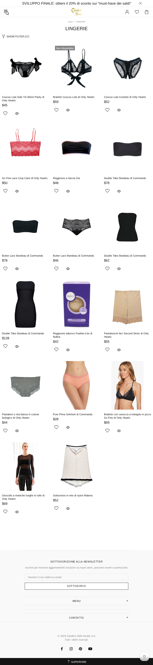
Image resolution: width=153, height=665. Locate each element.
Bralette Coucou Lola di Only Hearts (73, 97)
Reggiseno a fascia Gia (66, 178)
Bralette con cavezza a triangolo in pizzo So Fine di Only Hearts (127, 416)
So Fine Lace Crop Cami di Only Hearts (25, 178)
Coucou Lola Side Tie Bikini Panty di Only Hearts (23, 99)
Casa (70, 22)
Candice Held (76, 12)
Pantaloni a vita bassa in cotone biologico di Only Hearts (20, 416)
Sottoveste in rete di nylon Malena (72, 495)
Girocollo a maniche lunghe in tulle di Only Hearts (23, 497)
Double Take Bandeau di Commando (125, 178)
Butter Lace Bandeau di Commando (22, 255)
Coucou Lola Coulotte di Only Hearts (125, 97)
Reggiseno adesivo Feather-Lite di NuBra (72, 335)
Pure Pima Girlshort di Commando (72, 414)
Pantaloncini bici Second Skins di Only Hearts (126, 335)
